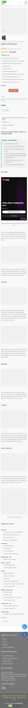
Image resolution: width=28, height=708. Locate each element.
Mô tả (3, 119)
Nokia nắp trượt (20, 41)
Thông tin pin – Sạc (6, 603)
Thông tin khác (5, 611)
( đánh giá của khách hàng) (14, 49)
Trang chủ (4, 41)
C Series (17, 99)
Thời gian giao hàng (8, 125)
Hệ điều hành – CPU (6, 557)
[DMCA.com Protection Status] (14, 705)
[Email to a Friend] (5, 110)
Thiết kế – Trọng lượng (7, 590)
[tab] (14, 119)
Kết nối (3, 571)
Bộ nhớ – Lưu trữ (5, 562)
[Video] (3, 31)
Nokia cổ (11, 41)
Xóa (26, 84)
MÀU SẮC (3, 85)
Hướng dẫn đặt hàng (7, 655)
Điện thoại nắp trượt (10, 99)
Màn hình (3, 529)
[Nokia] (3, 105)
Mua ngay (13, 90)
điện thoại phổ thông (21, 349)
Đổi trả (4, 128)
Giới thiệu (4, 644)
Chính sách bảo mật (7, 663)
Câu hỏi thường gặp (7, 647)
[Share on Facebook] (2, 110)
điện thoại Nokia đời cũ (7, 441)
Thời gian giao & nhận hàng (9, 658)
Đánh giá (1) (5, 122)
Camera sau (4, 543)
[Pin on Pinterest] (8, 110)
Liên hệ (4, 642)
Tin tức (4, 639)
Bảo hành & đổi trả (7, 661)
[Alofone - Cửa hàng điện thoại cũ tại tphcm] (8, 2)
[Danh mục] (21, 2)
